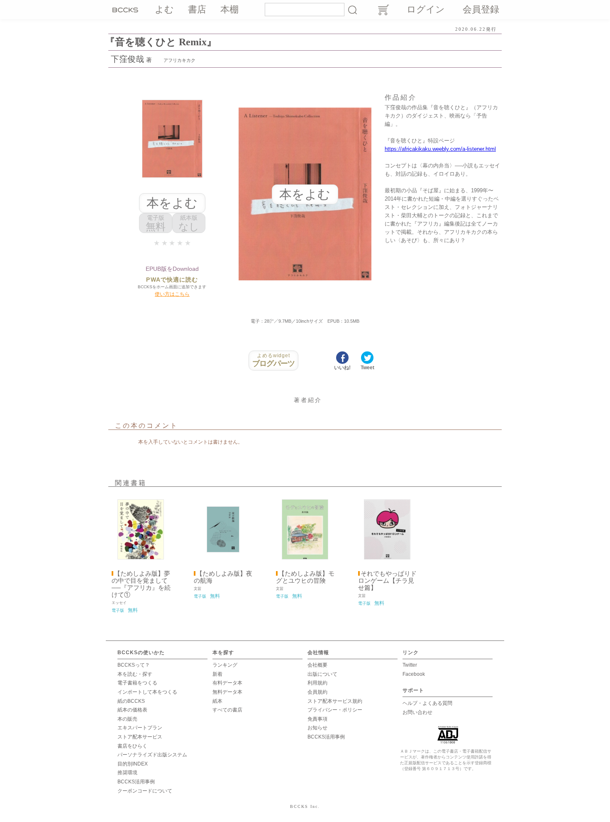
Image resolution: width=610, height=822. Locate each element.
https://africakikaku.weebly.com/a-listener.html (440, 149)
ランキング (224, 665)
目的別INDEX (132, 764)
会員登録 (481, 9)
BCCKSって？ (133, 665)
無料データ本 (227, 692)
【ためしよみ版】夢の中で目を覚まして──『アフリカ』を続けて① (141, 584)
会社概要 (317, 665)
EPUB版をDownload (172, 268)
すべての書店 (227, 710)
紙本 (217, 701)
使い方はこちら (172, 294)
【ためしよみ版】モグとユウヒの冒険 (305, 577)
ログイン (426, 9)
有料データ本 (227, 683)
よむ (164, 9)
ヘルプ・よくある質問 (427, 703)
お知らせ (317, 728)
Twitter (410, 665)
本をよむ (172, 203)
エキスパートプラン (139, 728)
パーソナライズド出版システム (152, 755)
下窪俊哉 (127, 59)
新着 (217, 674)
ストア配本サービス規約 (334, 701)
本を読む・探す (134, 674)
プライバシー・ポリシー (334, 710)
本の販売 (127, 719)
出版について (322, 674)
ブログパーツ (273, 360)
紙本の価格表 (132, 710)
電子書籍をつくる (137, 683)
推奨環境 (127, 772)
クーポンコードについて (144, 791)
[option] (140, 554)
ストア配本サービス (139, 737)
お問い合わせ (417, 712)
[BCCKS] (126, 9)
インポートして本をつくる (147, 692)
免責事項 (317, 719)
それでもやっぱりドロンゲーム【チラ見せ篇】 (387, 580)
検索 (352, 9)
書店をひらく (132, 746)
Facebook (414, 674)
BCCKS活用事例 (136, 782)
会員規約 (317, 692)
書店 (197, 9)
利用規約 (317, 683)
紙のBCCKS (131, 701)
